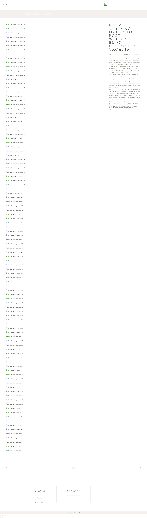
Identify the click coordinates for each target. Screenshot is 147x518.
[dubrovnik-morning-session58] (56, 210)
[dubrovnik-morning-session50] (56, 244)
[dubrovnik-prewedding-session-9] (56, 159)
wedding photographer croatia (126, 107)
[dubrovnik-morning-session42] (56, 278)
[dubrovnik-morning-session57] (56, 214)
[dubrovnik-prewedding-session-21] (56, 109)
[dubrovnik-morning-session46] (56, 261)
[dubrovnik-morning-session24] (56, 353)
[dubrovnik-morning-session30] (56, 328)
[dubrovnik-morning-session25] (56, 349)
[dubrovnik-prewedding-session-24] (56, 96)
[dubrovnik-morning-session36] (56, 303)
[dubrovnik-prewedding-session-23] (56, 100)
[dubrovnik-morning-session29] (56, 332)
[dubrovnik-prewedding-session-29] (56, 75)
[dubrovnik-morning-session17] (56, 383)
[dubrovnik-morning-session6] (56, 429)
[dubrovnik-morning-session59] (56, 206)
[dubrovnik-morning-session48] (56, 252)
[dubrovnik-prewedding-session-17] (56, 126)
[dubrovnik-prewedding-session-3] (56, 185)
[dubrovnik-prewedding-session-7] (56, 168)
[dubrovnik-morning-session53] (56, 231)
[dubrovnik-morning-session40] (56, 286)
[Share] (3, 515)
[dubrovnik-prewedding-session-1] (56, 193)
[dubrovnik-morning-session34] (56, 311)
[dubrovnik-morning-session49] (56, 248)
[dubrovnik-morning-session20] (56, 370)
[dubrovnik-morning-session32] (56, 320)
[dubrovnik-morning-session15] (56, 396)
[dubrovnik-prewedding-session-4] (56, 181)
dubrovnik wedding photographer (117, 106)
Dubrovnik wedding (125, 104)
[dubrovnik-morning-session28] (56, 337)
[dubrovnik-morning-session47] (56, 256)
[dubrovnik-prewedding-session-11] (56, 151)
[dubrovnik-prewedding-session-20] (56, 113)
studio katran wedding (131, 106)
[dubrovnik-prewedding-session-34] (56, 54)
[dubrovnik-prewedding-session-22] (56, 105)
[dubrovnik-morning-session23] (56, 358)
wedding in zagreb (113, 107)
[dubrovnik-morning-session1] (56, 451)
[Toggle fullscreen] (2, 515)
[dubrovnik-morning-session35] (56, 307)
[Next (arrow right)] (2, 517)
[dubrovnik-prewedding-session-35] (56, 50)
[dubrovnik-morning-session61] (56, 197)
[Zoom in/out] (0, 515)
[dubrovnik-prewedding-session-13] (56, 143)
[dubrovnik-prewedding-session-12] (56, 147)
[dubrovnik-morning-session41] (56, 282)
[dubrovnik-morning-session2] (56, 446)
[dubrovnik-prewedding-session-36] (56, 46)
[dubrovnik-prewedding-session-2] (56, 189)
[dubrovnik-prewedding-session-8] (56, 164)
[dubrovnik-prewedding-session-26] (56, 88)
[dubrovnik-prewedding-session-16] (56, 130)
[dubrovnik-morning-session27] (56, 341)
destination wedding (114, 104)
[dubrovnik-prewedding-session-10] (56, 155)
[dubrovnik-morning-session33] (56, 316)
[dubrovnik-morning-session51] (56, 240)
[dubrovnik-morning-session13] (56, 400)
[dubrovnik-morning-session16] (56, 387)
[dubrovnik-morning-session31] (56, 324)
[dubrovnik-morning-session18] (56, 379)
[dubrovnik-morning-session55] (56, 223)
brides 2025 (122, 103)
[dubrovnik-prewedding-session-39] (56, 33)
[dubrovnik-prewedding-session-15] (56, 134)
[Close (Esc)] (5, 515)
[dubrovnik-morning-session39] (56, 290)
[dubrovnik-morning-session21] (56, 366)
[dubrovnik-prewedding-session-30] (56, 71)
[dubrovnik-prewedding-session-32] (56, 62)
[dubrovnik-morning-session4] (56, 438)
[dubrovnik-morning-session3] (56, 442)
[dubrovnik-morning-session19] (56, 375)
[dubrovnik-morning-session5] (56, 434)
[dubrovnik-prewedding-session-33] (56, 58)
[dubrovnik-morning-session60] (56, 202)
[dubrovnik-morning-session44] (56, 269)
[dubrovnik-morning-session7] (56, 425)
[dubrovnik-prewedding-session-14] (56, 138)
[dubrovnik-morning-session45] (56, 265)
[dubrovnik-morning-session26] (56, 345)
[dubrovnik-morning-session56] (56, 219)
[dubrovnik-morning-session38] (56, 294)
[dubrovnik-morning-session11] (56, 408)
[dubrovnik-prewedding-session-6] (56, 172)
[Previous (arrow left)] (0, 517)
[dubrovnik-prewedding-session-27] (56, 84)
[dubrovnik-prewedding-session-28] (56, 79)
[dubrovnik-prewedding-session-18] (56, 121)
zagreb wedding (112, 109)
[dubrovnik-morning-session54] (56, 227)
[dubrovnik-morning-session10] (56, 413)
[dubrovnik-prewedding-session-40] (56, 29)
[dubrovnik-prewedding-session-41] (56, 24)
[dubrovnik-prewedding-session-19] (56, 117)
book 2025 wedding (113, 103)
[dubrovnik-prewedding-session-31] (56, 67)
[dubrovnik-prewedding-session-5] (56, 176)
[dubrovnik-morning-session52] (56, 235)
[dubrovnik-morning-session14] (56, 391)
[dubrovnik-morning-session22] (56, 362)
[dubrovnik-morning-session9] (56, 417)
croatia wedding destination (132, 103)
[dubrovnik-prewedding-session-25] (56, 92)
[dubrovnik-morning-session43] (56, 273)
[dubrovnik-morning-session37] (56, 299)
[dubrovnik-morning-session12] (56, 404)
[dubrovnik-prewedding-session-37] (56, 41)
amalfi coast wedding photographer (121, 102)
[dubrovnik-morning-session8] (56, 421)
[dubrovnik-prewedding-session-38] (56, 37)
